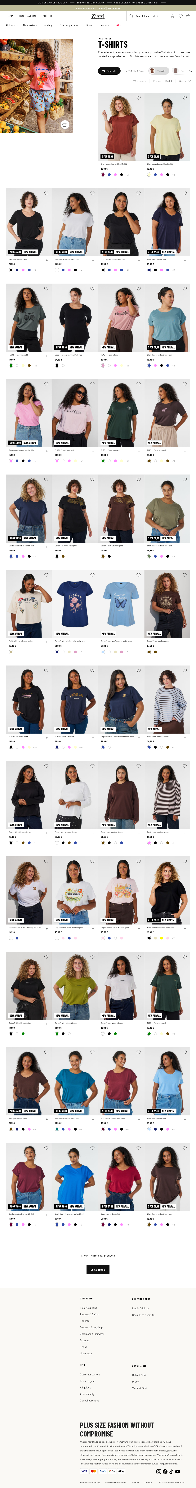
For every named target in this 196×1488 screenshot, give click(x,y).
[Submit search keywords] (131, 16)
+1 (173, 747)
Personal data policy (90, 1482)
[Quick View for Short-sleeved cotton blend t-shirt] (185, 165)
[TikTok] (171, 1471)
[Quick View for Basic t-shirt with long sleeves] (185, 738)
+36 (173, 938)
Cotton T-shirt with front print (158, 641)
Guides (47, 16)
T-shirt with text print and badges (21, 641)
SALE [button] (118, 25)
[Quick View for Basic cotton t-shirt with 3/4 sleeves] (93, 356)
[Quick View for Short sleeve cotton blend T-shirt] (139, 1119)
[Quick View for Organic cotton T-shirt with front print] (93, 928)
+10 (35, 269)
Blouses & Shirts (89, 1314)
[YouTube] (177, 1471)
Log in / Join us (140, 1308)
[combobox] (146, 16)
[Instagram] (158, 1471)
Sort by (182, 81)
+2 (80, 651)
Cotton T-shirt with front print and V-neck (70, 641)
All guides (85, 1387)
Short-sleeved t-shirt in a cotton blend (69, 1214)
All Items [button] (10, 25)
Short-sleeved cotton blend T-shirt (114, 164)
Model (168, 81)
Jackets (84, 1320)
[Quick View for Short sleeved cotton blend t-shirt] (93, 260)
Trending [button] (47, 25)
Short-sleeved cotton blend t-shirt (160, 164)
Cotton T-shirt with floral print (66, 546)
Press (135, 1381)
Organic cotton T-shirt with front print (69, 927)
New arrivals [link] (30, 25)
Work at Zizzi (139, 1388)
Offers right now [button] (69, 25)
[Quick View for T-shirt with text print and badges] (47, 642)
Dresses (84, 1340)
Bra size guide (88, 1381)
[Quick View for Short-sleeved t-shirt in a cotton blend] (93, 1215)
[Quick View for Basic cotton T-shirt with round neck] (185, 928)
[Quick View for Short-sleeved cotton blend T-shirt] (139, 165)
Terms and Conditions (115, 1482)
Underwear (86, 1353)
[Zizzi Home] (98, 16)
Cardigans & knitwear (92, 1333)
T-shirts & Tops (88, 1307)
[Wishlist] (138, 98)
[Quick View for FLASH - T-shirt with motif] (47, 356)
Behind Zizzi (139, 1375)
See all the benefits (143, 1314)
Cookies (135, 1482)
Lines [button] (89, 25)
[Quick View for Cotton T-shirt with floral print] (93, 547)
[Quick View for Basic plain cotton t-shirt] (47, 260)
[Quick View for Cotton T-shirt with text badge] (47, 1024)
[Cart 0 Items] (188, 16)
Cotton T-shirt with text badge (20, 1023)
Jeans (83, 1346)
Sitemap (148, 1482)
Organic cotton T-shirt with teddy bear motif (117, 737)
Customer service (90, 1374)
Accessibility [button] (87, 1394)
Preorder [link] (105, 25)
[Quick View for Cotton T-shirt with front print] (185, 642)
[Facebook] (165, 1471)
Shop (9, 16)
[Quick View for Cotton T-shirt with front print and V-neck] (93, 642)
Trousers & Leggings (91, 1327)
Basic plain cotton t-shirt (18, 259)
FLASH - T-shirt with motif (18, 355)
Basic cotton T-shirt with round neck (160, 927)
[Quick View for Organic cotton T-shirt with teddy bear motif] (139, 738)
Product (157, 81)
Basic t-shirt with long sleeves (158, 737)
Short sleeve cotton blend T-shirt (113, 1118)
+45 (35, 365)
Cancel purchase (89, 1400)
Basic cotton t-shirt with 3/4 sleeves (68, 355)
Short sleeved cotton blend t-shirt (67, 259)
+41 (127, 174)
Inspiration (27, 16)
